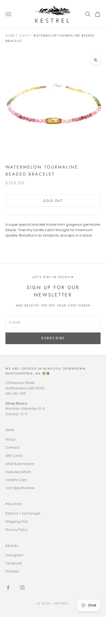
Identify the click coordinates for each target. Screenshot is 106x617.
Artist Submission (19, 463)
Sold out (53, 200)
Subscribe (53, 338)
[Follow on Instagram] (22, 587)
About (10, 439)
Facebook (13, 563)
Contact (12, 447)
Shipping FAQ (16, 521)
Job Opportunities (20, 488)
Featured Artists (18, 472)
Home (10, 36)
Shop (24, 36)
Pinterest (12, 571)
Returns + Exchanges (22, 513)
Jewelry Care (16, 479)
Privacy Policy (16, 529)
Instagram (14, 555)
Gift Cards (14, 455)
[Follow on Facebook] (8, 587)
